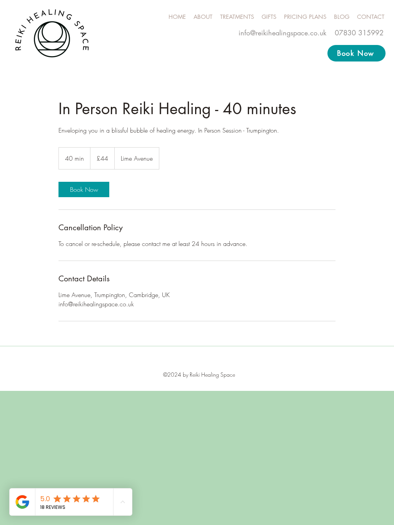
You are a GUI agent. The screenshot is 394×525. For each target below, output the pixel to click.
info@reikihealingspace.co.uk (282, 32)
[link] (83, 189)
